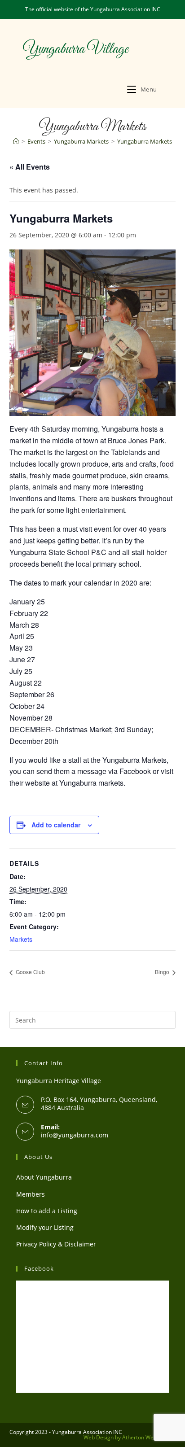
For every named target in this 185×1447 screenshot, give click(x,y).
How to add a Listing (46, 1211)
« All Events (29, 167)
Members (30, 1194)
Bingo (163, 971)
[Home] (16, 141)
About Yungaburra (44, 1177)
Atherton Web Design (149, 1437)
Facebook (39, 1268)
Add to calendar (55, 824)
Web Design (99, 1437)
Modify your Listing (45, 1227)
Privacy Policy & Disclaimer (56, 1244)
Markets (20, 939)
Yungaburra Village (75, 49)
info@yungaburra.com (74, 1135)
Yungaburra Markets (144, 141)
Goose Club (29, 971)
